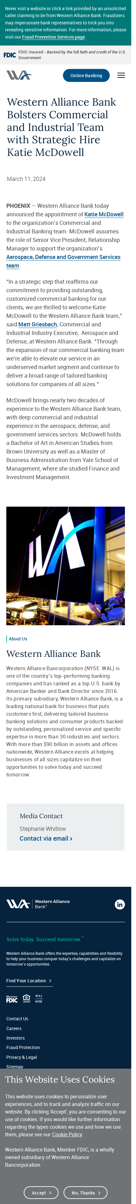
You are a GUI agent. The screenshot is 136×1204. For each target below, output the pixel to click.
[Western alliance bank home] (18, 75)
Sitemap (14, 1067)
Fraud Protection (23, 1047)
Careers (14, 1028)
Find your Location (26, 981)
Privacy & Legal (21, 1057)
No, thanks (83, 1193)
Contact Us (17, 1019)
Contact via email (44, 838)
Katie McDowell (104, 214)
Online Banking (86, 75)
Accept (39, 1193)
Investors (15, 1038)
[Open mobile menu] (121, 75)
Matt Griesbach (37, 324)
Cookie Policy (67, 1134)
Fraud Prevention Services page (53, 37)
